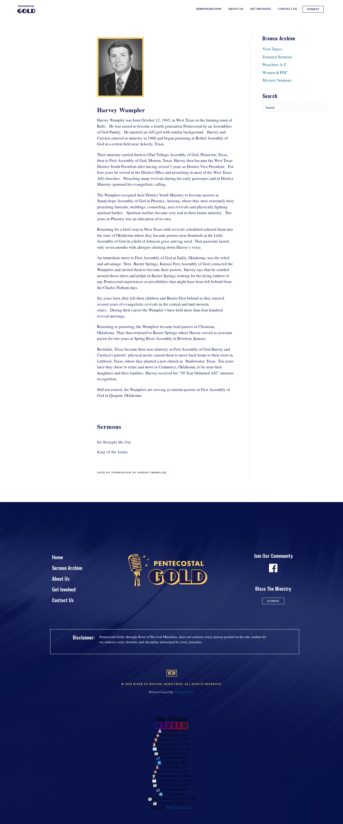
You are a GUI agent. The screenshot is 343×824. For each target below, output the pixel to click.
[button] (273, 601)
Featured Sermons (277, 56)
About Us (235, 8)
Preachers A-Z (274, 64)
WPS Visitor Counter (179, 808)
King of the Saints (112, 451)
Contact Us (287, 8)
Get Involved (260, 8)
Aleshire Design (184, 692)
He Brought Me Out (114, 442)
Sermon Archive (208, 8)
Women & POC (274, 72)
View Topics (272, 49)
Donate (313, 9)
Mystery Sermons (276, 80)
